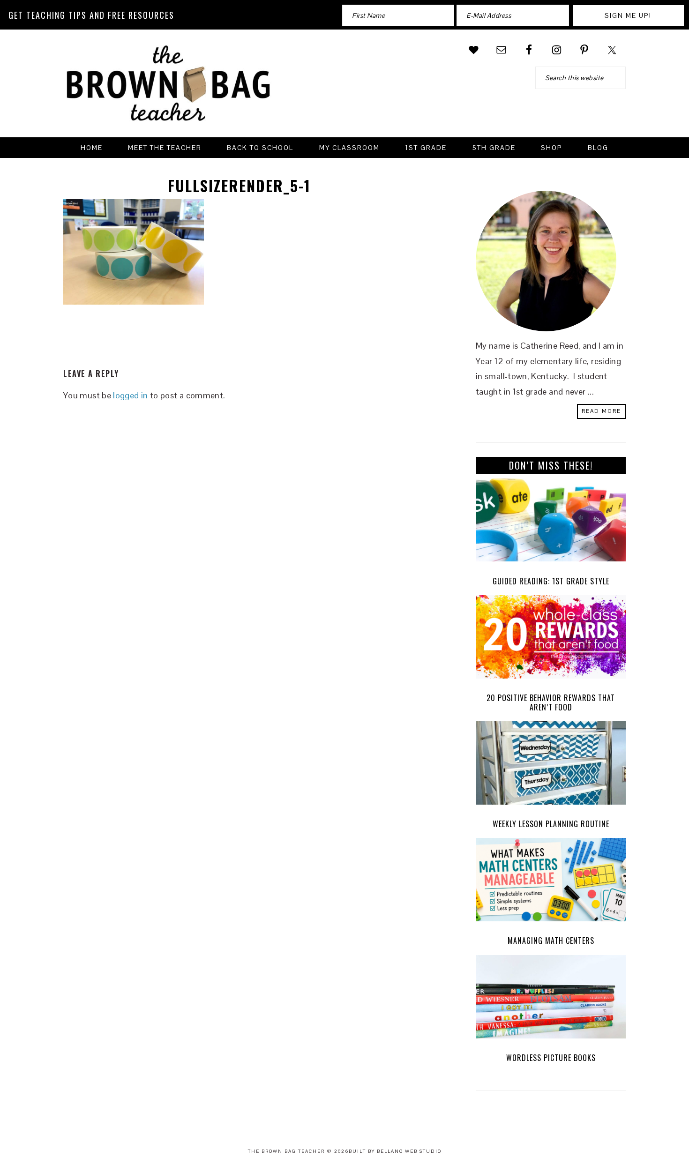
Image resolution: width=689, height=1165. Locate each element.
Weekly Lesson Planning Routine (551, 823)
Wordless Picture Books (551, 1057)
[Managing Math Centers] (551, 882)
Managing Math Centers (551, 940)
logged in (130, 395)
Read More (601, 411)
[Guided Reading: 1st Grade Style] (551, 522)
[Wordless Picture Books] (551, 999)
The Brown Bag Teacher (168, 89)
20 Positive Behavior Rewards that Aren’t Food (551, 702)
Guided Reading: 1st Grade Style (551, 581)
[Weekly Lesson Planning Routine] (551, 765)
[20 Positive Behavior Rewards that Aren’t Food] (551, 639)
